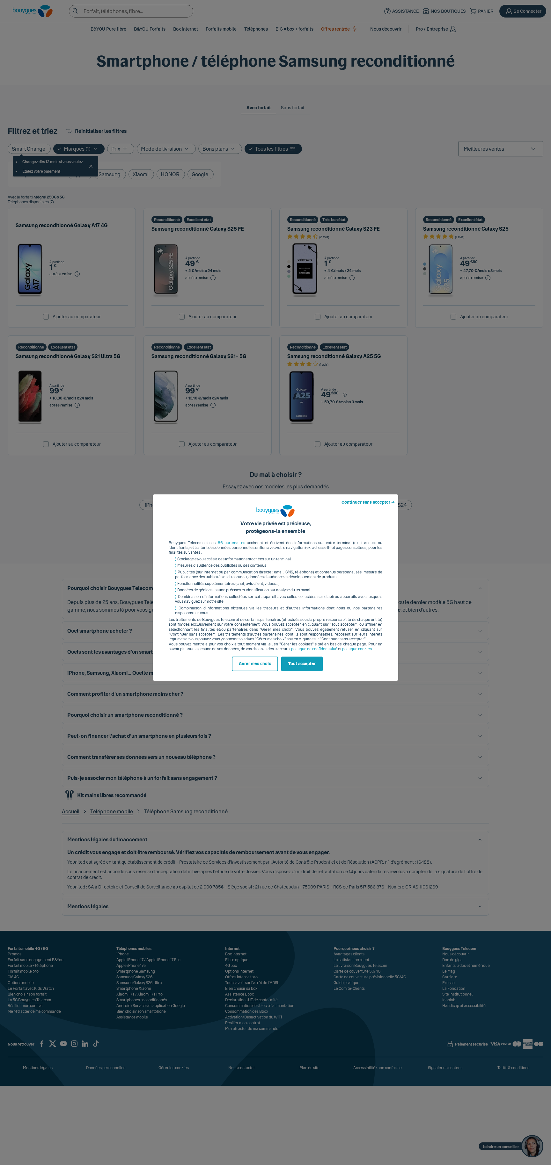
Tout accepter (302, 663)
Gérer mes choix (255, 663)
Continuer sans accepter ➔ (368, 502)
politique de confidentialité (314, 649)
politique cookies (357, 649)
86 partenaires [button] (231, 543)
